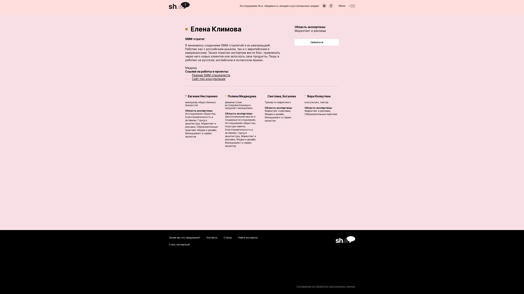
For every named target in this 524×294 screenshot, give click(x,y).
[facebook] (331, 6)
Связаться (316, 42)
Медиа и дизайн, (207, 130)
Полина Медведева (242, 96)
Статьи (228, 237)
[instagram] (324, 6)
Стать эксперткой (179, 244)
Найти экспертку (248, 237)
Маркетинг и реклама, (278, 110)
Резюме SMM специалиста (211, 75)
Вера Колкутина (319, 96)
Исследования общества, (200, 113)
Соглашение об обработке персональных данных (326, 286)
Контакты (212, 237)
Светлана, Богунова (281, 96)
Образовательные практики (321, 114)
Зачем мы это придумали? (184, 237)
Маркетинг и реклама (310, 31)
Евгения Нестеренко (203, 96)
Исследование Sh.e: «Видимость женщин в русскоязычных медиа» (279, 5)
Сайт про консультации (208, 79)
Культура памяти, (235, 126)
